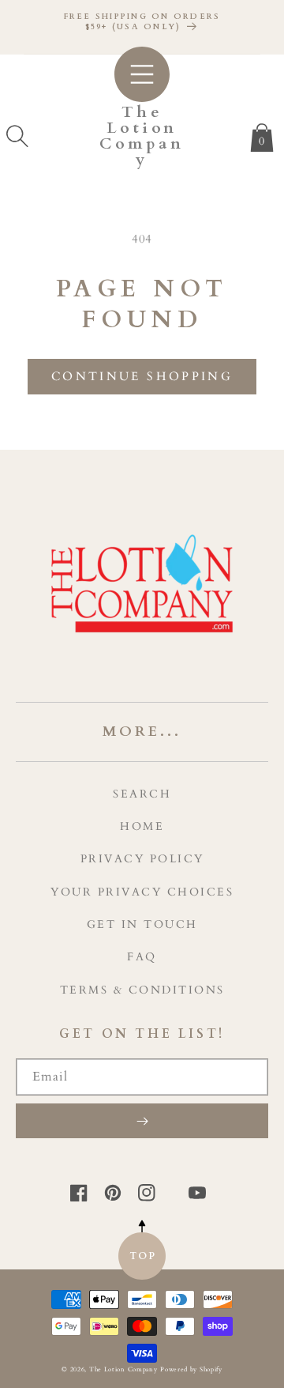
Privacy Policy (142, 858)
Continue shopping (142, 376)
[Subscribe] (142, 1120)
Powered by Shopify (191, 1369)
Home (142, 826)
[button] (17, 136)
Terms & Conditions (142, 990)
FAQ (142, 956)
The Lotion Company (123, 1369)
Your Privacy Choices (142, 892)
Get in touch (142, 924)
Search (142, 793)
